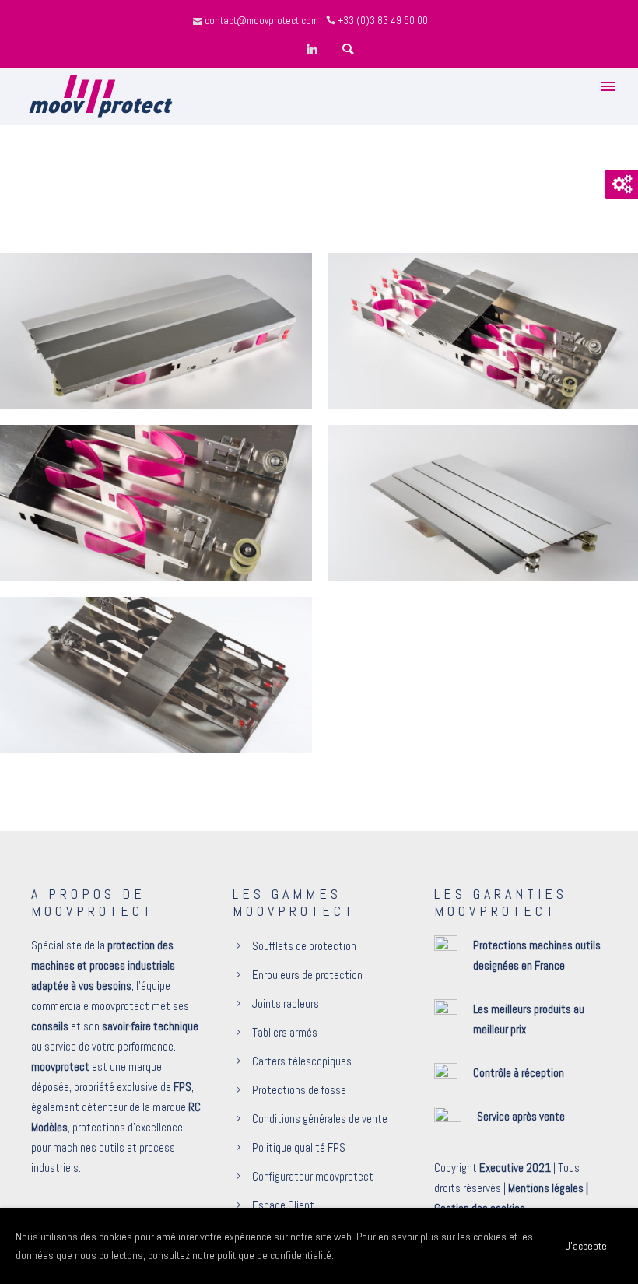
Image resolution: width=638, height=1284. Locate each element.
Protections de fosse (299, 1089)
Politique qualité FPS (298, 1147)
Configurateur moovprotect (312, 1176)
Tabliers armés (284, 1032)
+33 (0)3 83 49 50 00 (383, 20)
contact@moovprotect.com (261, 20)
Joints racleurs (285, 1003)
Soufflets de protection (304, 945)
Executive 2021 (515, 1167)
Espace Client (283, 1205)
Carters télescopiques (302, 1061)
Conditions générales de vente (319, 1118)
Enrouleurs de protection (307, 974)
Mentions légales (546, 1188)
